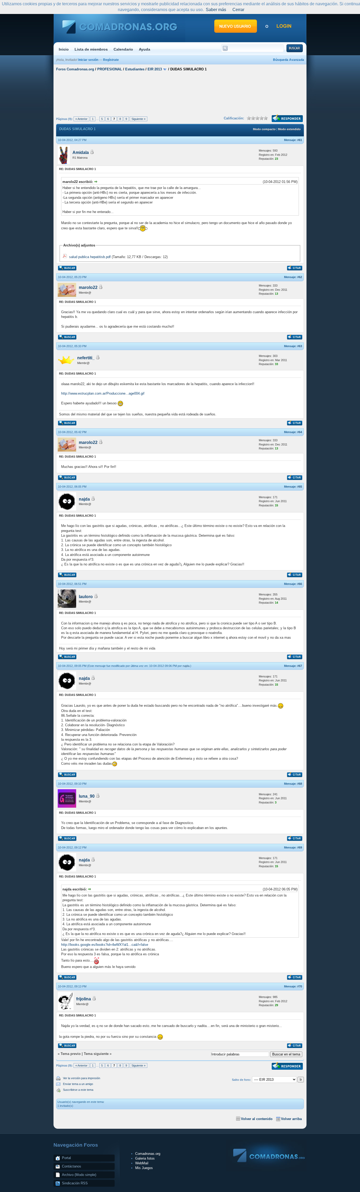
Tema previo (71, 1054)
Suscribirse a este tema (78, 1089)
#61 (299, 140)
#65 (299, 486)
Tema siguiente (96, 1054)
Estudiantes (134, 69)
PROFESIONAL (109, 69)
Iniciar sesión (88, 59)
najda (84, 499)
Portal (66, 1158)
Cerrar (238, 9)
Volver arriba (291, 1119)
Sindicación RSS (75, 1183)
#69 (299, 847)
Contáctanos (71, 1166)
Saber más (216, 9)
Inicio (64, 49)
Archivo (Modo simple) (79, 1175)
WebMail (141, 1163)
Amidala (80, 152)
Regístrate (111, 59)
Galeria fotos (145, 1158)
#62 (299, 277)
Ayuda (144, 49)
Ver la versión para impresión (81, 1078)
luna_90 (87, 796)
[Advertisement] (180, 93)
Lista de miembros (91, 49)
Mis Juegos (144, 1168)
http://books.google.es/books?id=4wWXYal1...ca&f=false (104, 945)
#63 (299, 346)
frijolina (83, 999)
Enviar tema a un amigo (78, 1084)
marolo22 (88, 287)
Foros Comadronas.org (75, 69)
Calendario (123, 49)
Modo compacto (264, 129)
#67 (299, 665)
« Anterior (81, 118)
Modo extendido (289, 129)
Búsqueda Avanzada (288, 59)
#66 (299, 583)
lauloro (86, 596)
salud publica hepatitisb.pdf (90, 257)
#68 (299, 783)
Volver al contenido (257, 1119)
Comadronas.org (147, 1154)
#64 (299, 432)
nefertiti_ (86, 358)
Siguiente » (138, 118)
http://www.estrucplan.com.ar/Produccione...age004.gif (102, 393)
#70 (299, 986)
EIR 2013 (155, 69)
